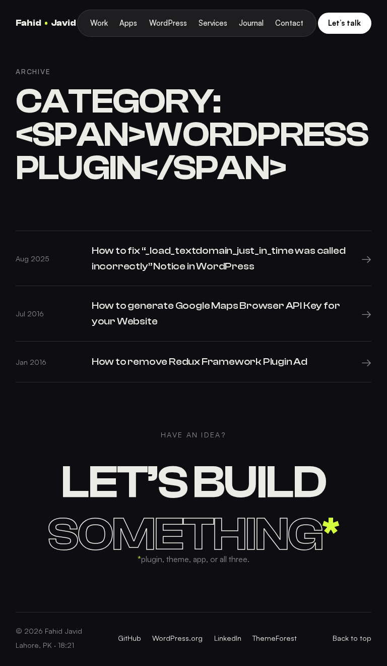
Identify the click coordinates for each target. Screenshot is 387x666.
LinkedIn (227, 637)
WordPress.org (177, 637)
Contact (289, 23)
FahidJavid (46, 23)
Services (213, 23)
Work (99, 23)
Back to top (352, 637)
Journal (251, 23)
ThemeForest (274, 637)
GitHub (129, 637)
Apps (128, 23)
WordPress (168, 23)
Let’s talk (344, 23)
